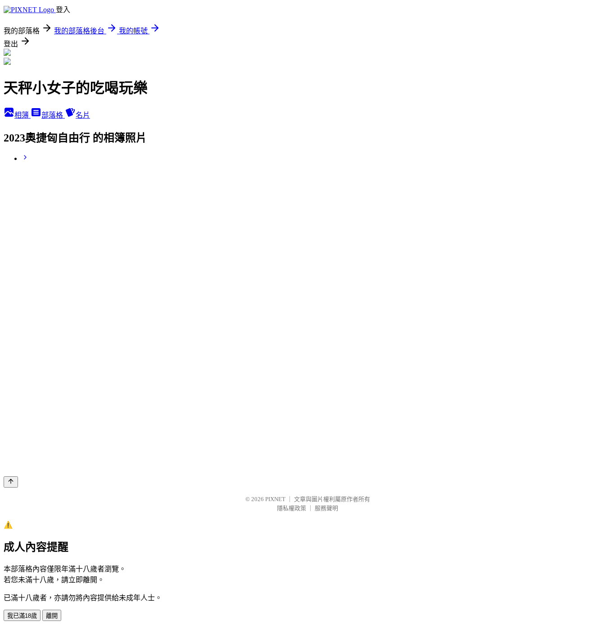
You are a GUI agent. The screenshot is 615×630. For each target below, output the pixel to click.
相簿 (22, 115)
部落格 (53, 115)
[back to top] (11, 482)
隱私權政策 (291, 508)
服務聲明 (326, 508)
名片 (83, 115)
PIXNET (275, 499)
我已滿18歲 (22, 615)
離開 (52, 615)
